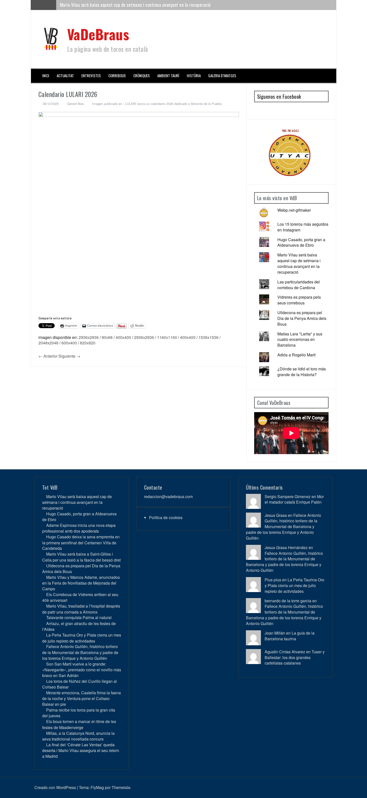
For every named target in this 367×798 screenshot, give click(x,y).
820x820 (87, 343)
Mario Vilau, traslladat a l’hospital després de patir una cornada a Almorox (81, 609)
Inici (45, 75)
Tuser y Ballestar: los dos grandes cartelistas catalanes (295, 657)
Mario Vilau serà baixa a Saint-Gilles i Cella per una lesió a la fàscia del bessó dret (81, 557)
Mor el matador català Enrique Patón (294, 499)
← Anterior (47, 356)
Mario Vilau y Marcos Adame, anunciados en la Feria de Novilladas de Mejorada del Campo (81, 583)
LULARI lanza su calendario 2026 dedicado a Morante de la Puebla (173, 103)
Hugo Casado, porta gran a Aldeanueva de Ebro (301, 242)
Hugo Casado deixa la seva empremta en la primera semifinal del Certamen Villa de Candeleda (81, 542)
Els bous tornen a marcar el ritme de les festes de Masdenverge (79, 724)
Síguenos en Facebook (279, 96)
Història (194, 75)
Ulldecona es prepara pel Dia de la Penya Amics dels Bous (301, 318)
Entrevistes (91, 75)
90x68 (107, 337)
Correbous (117, 75)
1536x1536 (208, 337)
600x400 (69, 343)
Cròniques (141, 75)
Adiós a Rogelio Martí (296, 355)
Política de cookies (166, 517)
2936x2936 (89, 337)
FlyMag (97, 787)
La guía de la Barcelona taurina (290, 636)
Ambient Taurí (168, 75)
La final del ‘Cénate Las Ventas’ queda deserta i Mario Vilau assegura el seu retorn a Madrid (80, 750)
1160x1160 (167, 337)
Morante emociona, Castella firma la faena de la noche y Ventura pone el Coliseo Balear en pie (81, 698)
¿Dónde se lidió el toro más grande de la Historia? (301, 371)
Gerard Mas (75, 103)
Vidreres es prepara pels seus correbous (299, 300)
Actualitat (65, 75)
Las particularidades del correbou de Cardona (298, 284)
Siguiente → (69, 356)
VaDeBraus (98, 33)
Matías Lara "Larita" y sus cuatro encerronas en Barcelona (299, 339)
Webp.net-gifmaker (294, 210)
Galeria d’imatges (222, 75)
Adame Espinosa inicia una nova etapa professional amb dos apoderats (79, 528)
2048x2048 (48, 343)
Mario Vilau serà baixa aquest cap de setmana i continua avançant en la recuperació (135, 4)
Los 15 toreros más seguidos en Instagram (302, 227)
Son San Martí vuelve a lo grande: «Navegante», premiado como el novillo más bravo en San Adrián (81, 669)
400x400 (123, 337)
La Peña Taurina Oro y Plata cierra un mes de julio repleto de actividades (81, 638)
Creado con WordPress (55, 787)
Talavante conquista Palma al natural (79, 617)
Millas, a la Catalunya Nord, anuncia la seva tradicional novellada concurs (78, 736)
